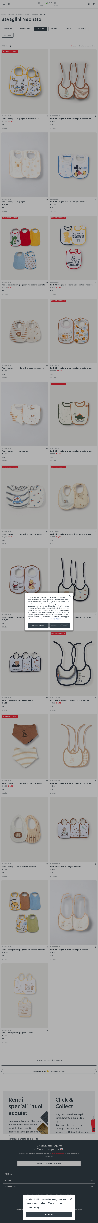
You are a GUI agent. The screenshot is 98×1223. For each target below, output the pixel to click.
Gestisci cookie (38, 625)
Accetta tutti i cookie (60, 625)
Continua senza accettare (70, 596)
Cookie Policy (55, 618)
